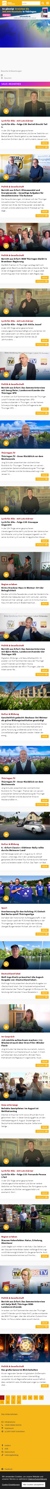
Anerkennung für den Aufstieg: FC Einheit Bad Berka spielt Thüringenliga (23, 913)
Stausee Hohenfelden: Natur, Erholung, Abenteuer (22, 1241)
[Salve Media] (25, 12)
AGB (6, 1448)
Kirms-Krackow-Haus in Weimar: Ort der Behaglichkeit (22, 589)
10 (8, 1402)
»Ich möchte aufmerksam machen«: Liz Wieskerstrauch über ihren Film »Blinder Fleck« (22, 1043)
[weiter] (13, 1402)
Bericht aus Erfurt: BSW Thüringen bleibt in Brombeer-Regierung (24, 260)
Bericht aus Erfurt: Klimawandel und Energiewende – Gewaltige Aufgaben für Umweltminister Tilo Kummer (22, 193)
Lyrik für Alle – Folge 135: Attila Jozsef (21, 324)
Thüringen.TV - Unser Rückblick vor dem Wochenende (22, 457)
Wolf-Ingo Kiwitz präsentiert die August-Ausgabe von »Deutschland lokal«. (22, 978)
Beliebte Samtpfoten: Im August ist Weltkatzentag (20, 1109)
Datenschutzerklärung (37, 1479)
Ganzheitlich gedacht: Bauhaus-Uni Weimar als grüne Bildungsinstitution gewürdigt (24, 719)
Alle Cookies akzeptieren (33, 1485)
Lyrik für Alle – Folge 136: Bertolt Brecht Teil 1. (24, 125)
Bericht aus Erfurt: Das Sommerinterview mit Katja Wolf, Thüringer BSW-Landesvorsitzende (23, 1304)
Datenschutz (10, 1452)
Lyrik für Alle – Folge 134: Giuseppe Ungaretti (19, 523)
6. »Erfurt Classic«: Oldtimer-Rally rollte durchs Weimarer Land (22, 849)
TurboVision (20, 1431)
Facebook (8, 1469)
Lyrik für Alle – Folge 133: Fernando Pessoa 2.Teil (23, 1176)
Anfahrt (8, 1445)
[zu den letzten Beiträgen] (19, 1402)
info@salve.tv (10, 1422)
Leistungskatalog (11, 1455)
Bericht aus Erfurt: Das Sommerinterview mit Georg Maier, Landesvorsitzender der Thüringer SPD (23, 390)
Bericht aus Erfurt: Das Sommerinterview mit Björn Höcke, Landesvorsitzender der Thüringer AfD (23, 651)
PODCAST (41, 147)
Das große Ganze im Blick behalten (19, 1369)
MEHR (44, 143)
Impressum (9, 1428)
